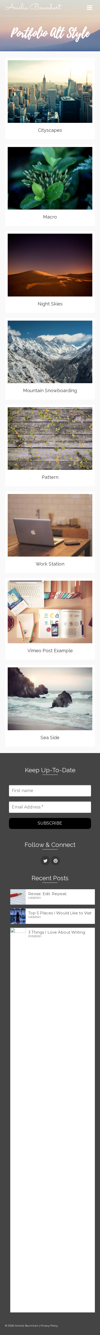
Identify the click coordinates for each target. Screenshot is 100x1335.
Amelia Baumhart (33, 8)
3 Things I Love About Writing (56, 932)
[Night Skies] (66, 265)
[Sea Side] (66, 699)
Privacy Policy (49, 1325)
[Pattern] (66, 438)
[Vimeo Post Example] (66, 612)
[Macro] (66, 178)
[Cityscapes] (66, 91)
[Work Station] (66, 525)
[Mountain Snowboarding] (66, 352)
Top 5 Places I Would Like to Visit (60, 913)
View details (43, 91)
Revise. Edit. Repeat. (47, 893)
